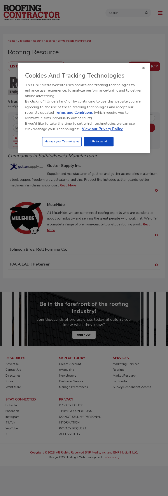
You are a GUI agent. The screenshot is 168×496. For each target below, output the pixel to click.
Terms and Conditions (74, 112)
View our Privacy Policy (102, 128)
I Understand (99, 141)
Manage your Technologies (62, 141)
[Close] (143, 68)
